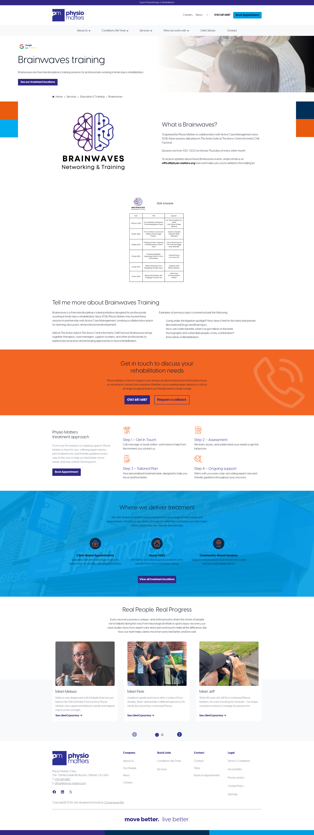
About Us (82, 30)
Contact (232, 30)
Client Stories (207, 30)
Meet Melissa (66, 692)
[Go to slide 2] (162, 735)
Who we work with (175, 30)
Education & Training (92, 96)
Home (59, 96)
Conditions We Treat (114, 30)
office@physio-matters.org (70, 783)
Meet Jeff (207, 692)
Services (144, 30)
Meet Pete (135, 692)
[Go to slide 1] (157, 735)
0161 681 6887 (62, 779)
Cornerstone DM (114, 802)
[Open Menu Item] (90, 31)
